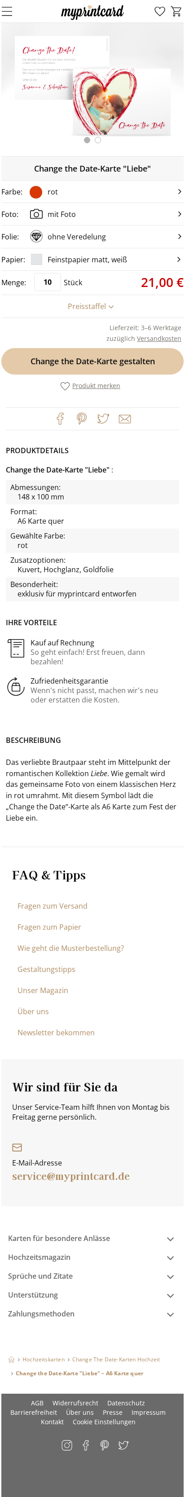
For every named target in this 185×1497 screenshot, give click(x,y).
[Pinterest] (81, 418)
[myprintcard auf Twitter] (124, 1446)
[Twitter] (103, 418)
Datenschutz (126, 1403)
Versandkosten (159, 338)
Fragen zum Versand (53, 906)
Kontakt (52, 1422)
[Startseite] (11, 1359)
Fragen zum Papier (49, 927)
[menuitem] (159, 12)
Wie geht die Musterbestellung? (71, 948)
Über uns (33, 1011)
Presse (113, 1412)
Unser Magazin (43, 990)
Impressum (149, 1412)
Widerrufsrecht (75, 1403)
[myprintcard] (92, 20)
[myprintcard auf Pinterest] (105, 1446)
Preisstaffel (87, 306)
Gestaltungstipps (46, 969)
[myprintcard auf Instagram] (68, 1446)
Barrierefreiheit (33, 1412)
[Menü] (12, 11)
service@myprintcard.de (71, 1175)
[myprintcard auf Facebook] (86, 1446)
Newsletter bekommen (56, 1033)
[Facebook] (60, 418)
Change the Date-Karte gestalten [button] (93, 361)
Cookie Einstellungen (104, 1422)
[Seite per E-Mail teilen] (124, 418)
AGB (37, 1403)
